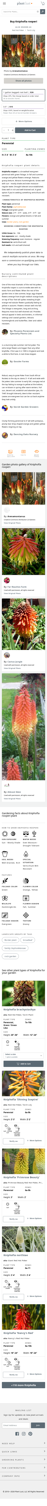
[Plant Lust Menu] (4, 3)
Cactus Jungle (15, 661)
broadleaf (27, 940)
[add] (13, 130)
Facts (23, 455)
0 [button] (43, 2)
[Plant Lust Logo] (24, 3)
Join (38, 1425)
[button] (38, 12)
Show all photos (24, 80)
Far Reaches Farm (17, 586)
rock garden (24, 222)
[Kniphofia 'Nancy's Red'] (23, 1337)
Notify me (14, 1141)
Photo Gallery (10, 455)
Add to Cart (30, 130)
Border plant (11, 940)
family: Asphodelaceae (15, 948)
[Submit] (42, 11)
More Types (36, 455)
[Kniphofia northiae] (23, 1259)
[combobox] (23, 1055)
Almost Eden (14, 792)
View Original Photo (12, 523)
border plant (12, 222)
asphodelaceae (19, 207)
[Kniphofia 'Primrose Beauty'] (23, 1182)
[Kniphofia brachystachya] (23, 1020)
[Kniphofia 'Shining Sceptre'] (23, 1104)
